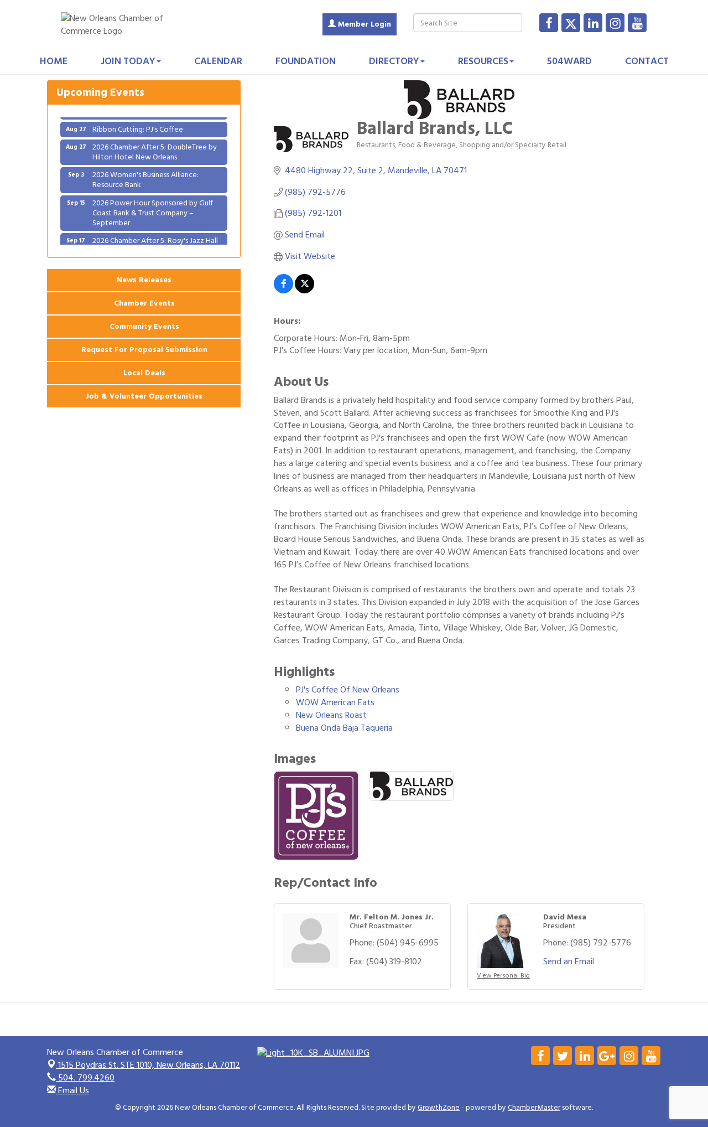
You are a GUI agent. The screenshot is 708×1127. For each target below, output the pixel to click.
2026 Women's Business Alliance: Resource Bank (145, 172)
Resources (483, 61)
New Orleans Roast (331, 715)
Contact (647, 61)
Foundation (305, 61)
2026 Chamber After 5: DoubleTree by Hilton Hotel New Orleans (154, 144)
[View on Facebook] (283, 290)
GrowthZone (439, 1108)
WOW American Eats (335, 702)
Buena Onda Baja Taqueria (344, 728)
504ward (569, 61)
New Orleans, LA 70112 (149, 1065)
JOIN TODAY (128, 61)
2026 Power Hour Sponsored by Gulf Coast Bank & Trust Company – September (152, 205)
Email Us (72, 1090)
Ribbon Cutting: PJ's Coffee (137, 122)
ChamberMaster (534, 1108)
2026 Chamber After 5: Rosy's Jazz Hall (155, 233)
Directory (394, 61)
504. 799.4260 (85, 1078)
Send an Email (568, 961)
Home (53, 61)
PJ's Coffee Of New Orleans (347, 690)
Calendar (218, 61)
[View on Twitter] (304, 290)
